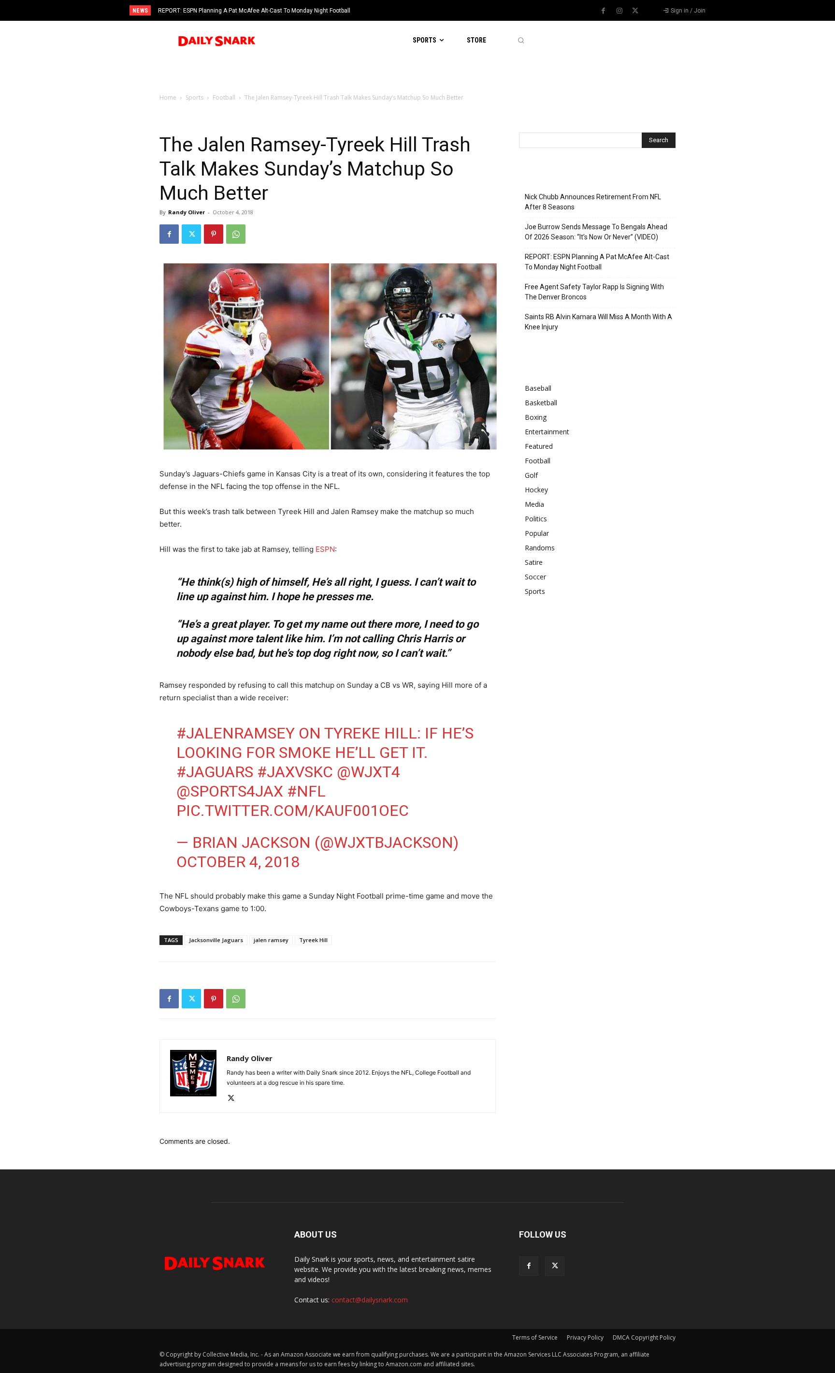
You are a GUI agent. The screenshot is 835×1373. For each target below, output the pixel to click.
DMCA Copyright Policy (644, 1337)
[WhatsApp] (235, 234)
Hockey (536, 489)
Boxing (536, 417)
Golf (531, 475)
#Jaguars (214, 772)
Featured (539, 446)
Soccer (535, 576)
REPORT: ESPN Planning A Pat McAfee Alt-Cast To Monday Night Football (597, 262)
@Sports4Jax (229, 791)
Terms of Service (535, 1337)
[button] (520, 40)
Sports (194, 97)
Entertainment (547, 431)
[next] (450, 10)
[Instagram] (619, 11)
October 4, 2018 (238, 862)
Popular (537, 533)
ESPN (325, 549)
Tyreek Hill (313, 940)
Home (167, 97)
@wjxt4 (368, 772)
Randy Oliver (186, 212)
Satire (534, 562)
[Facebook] (603, 11)
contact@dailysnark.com (369, 1299)
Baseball (538, 388)
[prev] (434, 10)
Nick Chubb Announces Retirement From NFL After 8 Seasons (593, 202)
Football (224, 97)
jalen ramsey (271, 940)
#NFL (306, 791)
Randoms (540, 547)
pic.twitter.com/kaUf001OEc (292, 810)
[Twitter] (635, 11)
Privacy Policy (585, 1337)
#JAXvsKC (295, 772)
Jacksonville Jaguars (216, 940)
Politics (536, 518)
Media (534, 504)
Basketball (541, 402)
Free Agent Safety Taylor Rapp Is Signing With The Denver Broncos (250, 10)
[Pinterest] (213, 234)
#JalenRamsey (235, 733)
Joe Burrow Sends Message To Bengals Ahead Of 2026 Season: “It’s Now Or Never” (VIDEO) (596, 232)
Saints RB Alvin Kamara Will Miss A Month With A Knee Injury (598, 322)
